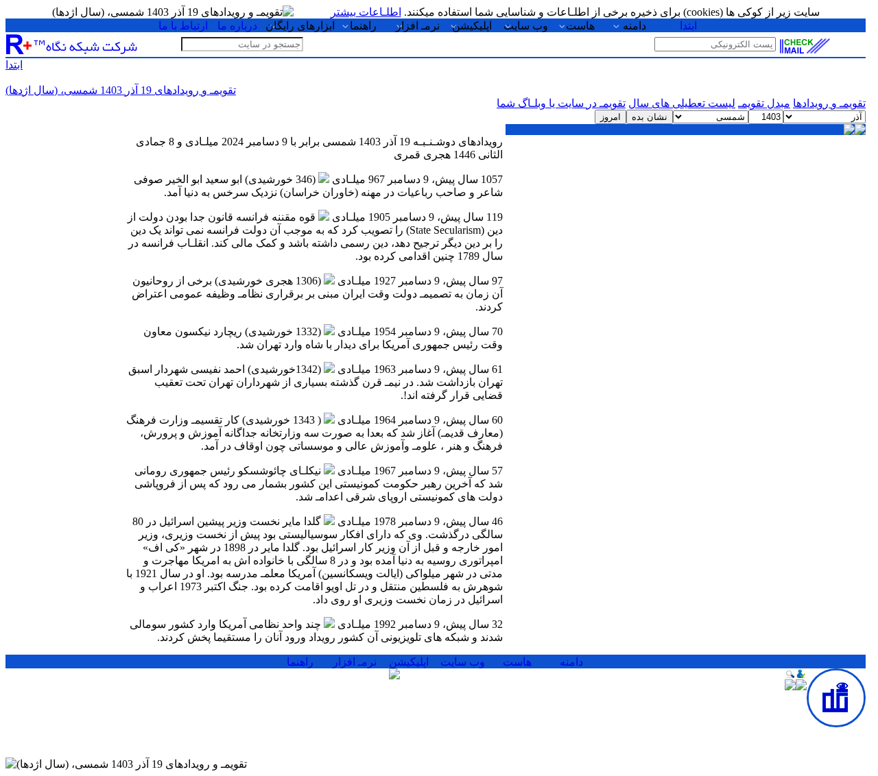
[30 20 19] (531, 256)
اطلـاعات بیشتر (366, 12)
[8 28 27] (582, 173)
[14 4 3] (634, 201)
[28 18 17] (634, 256)
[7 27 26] (634, 173)
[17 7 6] (840, 228)
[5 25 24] (737, 173)
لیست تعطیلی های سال (681, 103)
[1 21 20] (582, 146)
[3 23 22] (840, 173)
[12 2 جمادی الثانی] (737, 201)
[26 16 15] (737, 256)
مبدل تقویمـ (764, 103)
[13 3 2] (685, 201)
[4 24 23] (788, 173)
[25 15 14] (788, 256)
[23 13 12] (531, 228)
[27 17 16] (685, 256)
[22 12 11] (582, 228)
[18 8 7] (788, 228)
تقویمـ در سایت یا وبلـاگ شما (561, 103)
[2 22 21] (531, 146)
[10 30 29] (840, 201)
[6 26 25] (685, 173)
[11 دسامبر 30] (788, 201)
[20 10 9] (685, 228)
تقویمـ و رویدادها (829, 103)
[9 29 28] (531, 173)
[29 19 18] (582, 256)
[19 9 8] (737, 228)
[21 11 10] (634, 228)
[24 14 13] (840, 256)
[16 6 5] (531, 201)
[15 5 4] (582, 201)
